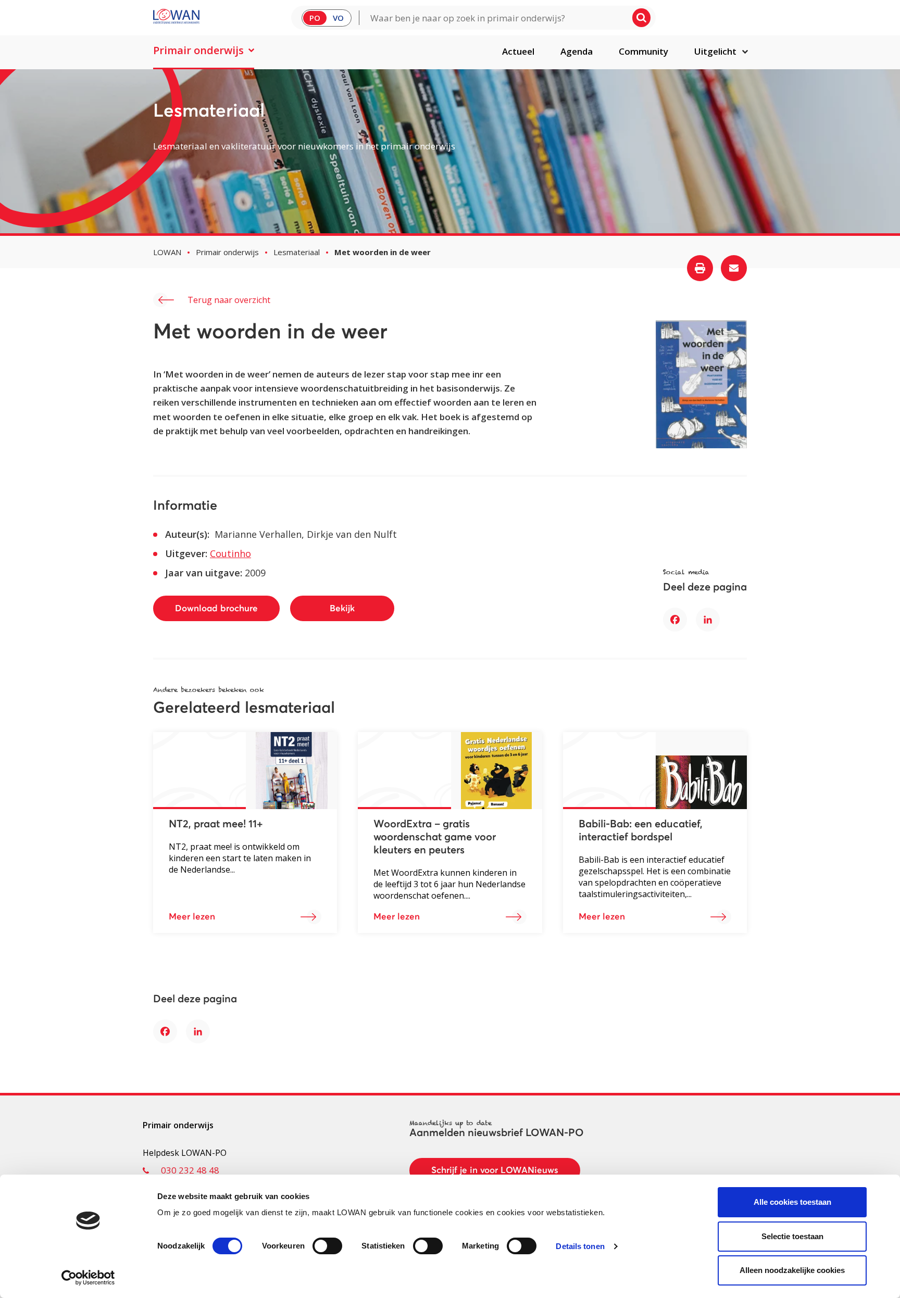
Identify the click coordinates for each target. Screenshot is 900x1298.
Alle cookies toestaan (792, 1202)
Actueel (518, 51)
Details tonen (580, 1246)
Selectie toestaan (792, 1236)
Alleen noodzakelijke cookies (792, 1270)
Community (643, 51)
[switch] (327, 1246)
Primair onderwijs (198, 50)
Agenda (576, 51)
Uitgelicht (715, 51)
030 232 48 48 (190, 1170)
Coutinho (230, 553)
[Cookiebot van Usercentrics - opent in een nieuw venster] (88, 1278)
